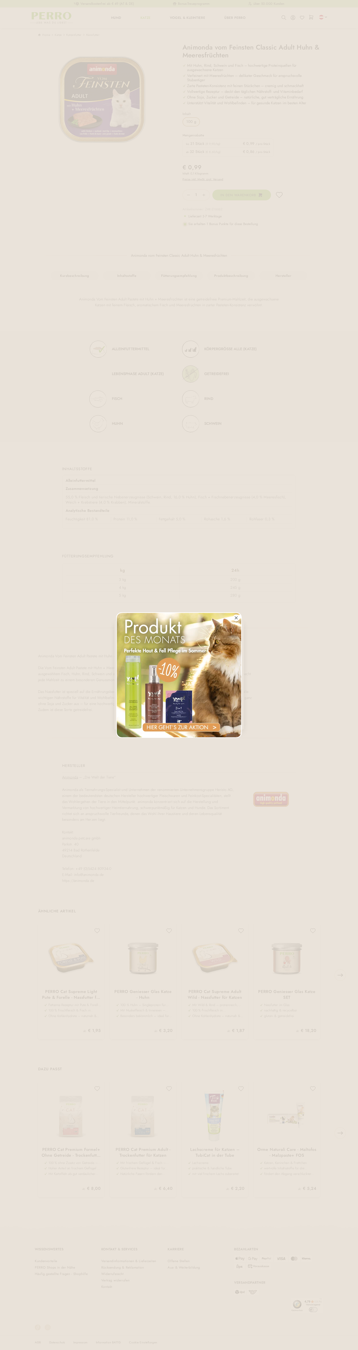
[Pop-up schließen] (236, 618)
